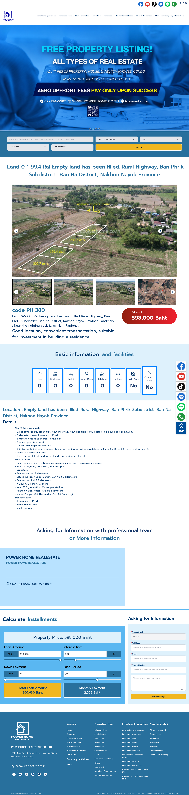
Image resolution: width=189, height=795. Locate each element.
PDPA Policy (141, 793)
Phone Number (138, 665)
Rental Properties (144, 16)
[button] (32, 292)
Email (133, 654)
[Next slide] (160, 231)
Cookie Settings (172, 793)
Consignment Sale (49, 16)
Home (38, 16)
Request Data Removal (155, 793)
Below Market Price (124, 16)
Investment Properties (102, 16)
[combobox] (115, 139)
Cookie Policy (129, 793)
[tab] (90, 129)
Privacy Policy (102, 793)
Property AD (137, 632)
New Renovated (82, 16)
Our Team (159, 16)
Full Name (135, 643)
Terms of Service (116, 793)
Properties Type (65, 16)
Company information (174, 16)
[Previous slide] (16, 231)
